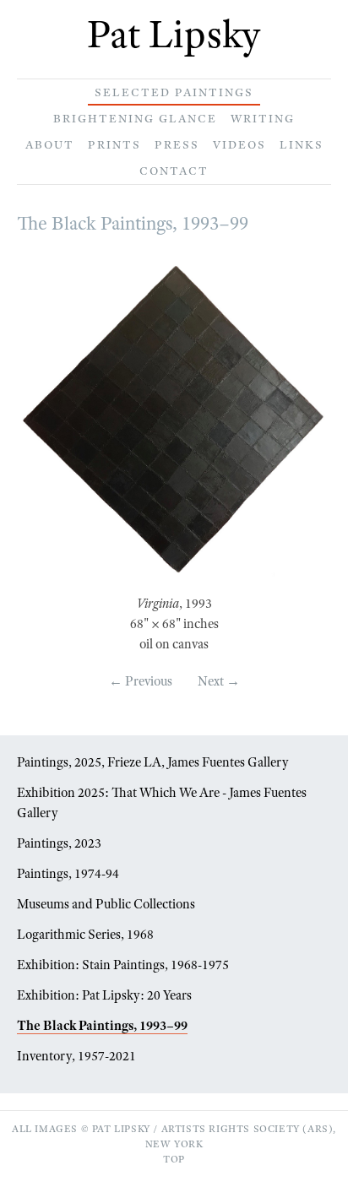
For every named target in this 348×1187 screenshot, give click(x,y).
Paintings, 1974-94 (68, 873)
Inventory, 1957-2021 (76, 1056)
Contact (174, 170)
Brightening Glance (135, 118)
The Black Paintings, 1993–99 (102, 1025)
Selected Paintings (174, 92)
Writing (263, 118)
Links (302, 144)
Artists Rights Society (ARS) (247, 1129)
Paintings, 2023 (59, 843)
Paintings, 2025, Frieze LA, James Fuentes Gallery (153, 762)
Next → (219, 681)
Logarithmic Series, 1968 (85, 934)
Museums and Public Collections (106, 904)
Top (174, 1159)
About (49, 144)
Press (177, 144)
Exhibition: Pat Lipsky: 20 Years (104, 995)
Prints (114, 144)
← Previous (140, 681)
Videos (239, 144)
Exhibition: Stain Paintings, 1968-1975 (123, 965)
